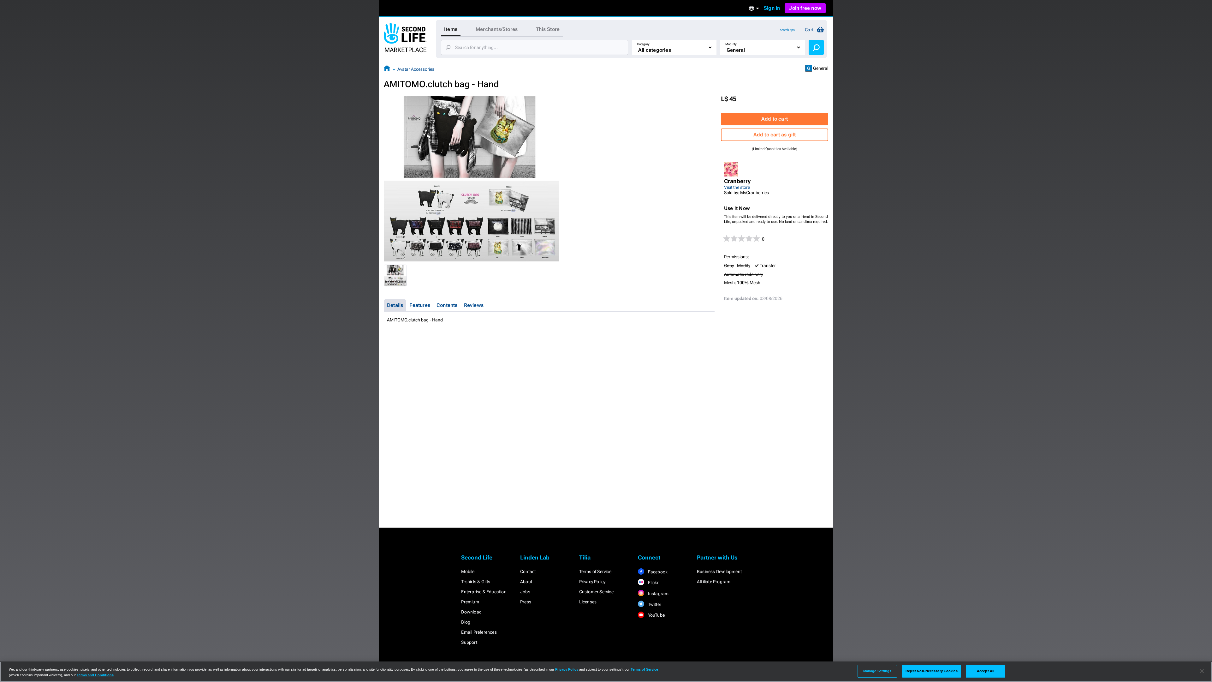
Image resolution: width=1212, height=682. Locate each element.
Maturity (731, 44)
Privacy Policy (592, 581)
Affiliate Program (713, 581)
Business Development (719, 571)
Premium (470, 601)
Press (525, 601)
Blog (465, 622)
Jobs (525, 591)
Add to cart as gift (774, 135)
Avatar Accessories (415, 69)
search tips (787, 30)
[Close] (1202, 671)
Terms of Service (595, 571)
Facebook (657, 571)
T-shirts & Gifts (475, 581)
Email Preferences (478, 632)
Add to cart (774, 119)
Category (643, 44)
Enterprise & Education (483, 591)
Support (469, 642)
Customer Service (596, 591)
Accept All (985, 671)
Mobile (467, 571)
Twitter (654, 604)
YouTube (656, 615)
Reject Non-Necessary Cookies (932, 671)
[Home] (387, 69)
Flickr (652, 582)
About (526, 581)
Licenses (588, 601)
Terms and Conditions (95, 675)
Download (471, 611)
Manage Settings (877, 671)
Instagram (657, 593)
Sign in (772, 8)
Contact (528, 571)
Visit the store (737, 187)
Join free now (805, 8)
